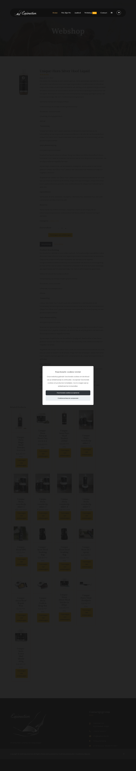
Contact (103, 13)
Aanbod (78, 13)
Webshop (90, 13)
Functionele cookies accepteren (68, 393)
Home (55, 13)
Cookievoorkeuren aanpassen (68, 398)
